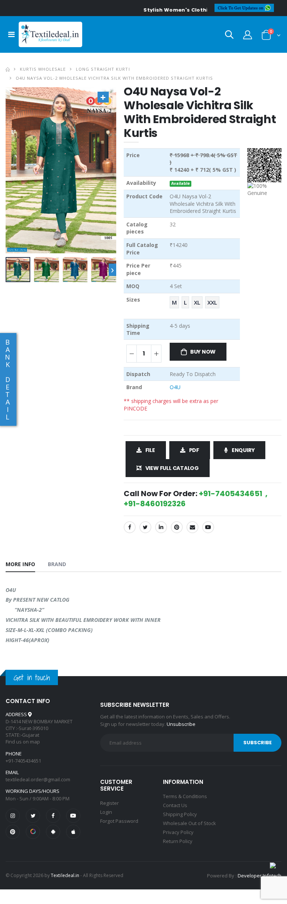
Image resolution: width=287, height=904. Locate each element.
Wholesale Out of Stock (189, 823)
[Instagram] (13, 816)
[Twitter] (145, 527)
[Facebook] (130, 527)
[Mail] (192, 527)
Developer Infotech (259, 875)
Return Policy (177, 841)
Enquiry (243, 450)
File (150, 450)
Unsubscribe (181, 724)
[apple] (73, 832)
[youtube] (208, 527)
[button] (229, 36)
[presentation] (112, 269)
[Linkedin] (161, 527)
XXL (212, 302)
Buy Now (203, 351)
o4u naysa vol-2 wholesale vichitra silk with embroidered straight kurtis (114, 78)
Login (106, 812)
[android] (53, 832)
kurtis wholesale (43, 69)
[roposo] (33, 832)
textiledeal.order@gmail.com (38, 779)
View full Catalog (172, 468)
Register (109, 803)
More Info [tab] (20, 564)
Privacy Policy (178, 832)
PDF (194, 450)
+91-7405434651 (23, 760)
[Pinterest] (177, 527)
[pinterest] (13, 832)
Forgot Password (119, 821)
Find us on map (23, 741)
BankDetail (7, 379)
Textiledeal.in (65, 875)
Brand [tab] (57, 564)
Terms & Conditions (185, 796)
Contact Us (175, 805)
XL (197, 302)
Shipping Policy (180, 814)
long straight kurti (103, 69)
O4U (175, 387)
